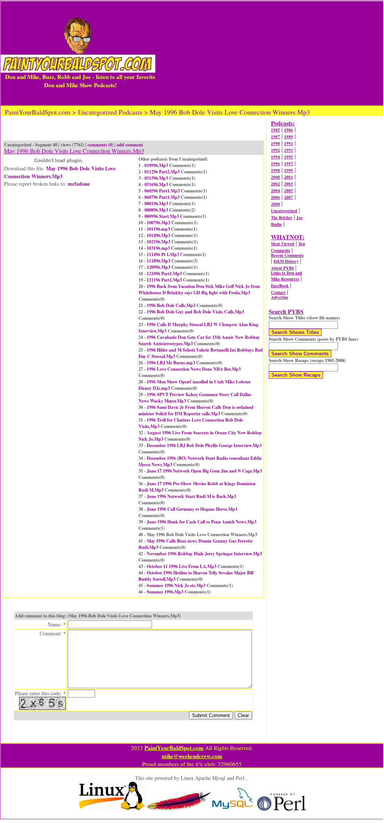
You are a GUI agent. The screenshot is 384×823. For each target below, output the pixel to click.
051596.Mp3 (156, 178)
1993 (288, 150)
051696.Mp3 (156, 184)
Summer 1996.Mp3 (165, 592)
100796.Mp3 (158, 222)
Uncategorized (284, 211)
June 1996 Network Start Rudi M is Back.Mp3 (191, 496)
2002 (275, 184)
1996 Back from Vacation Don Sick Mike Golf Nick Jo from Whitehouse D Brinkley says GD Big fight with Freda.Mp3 (199, 289)
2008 (275, 204)
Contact (278, 292)
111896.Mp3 (158, 261)
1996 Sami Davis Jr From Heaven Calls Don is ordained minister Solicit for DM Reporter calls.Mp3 (195, 410)
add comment (130, 145)
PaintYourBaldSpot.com (174, 748)
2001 (288, 177)
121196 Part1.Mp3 (164, 280)
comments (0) (100, 145)
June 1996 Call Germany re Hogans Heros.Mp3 (192, 509)
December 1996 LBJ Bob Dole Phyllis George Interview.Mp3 (204, 445)
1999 (288, 170)
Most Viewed (282, 244)
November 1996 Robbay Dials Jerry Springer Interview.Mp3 (204, 553)
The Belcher (281, 218)
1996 (275, 164)
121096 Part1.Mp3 (164, 273)
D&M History (286, 261)
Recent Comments (287, 255)
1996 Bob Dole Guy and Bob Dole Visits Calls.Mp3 (195, 312)
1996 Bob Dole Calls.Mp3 (171, 305)
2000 (275, 177)
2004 (275, 191)
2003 (288, 184)
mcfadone (79, 184)
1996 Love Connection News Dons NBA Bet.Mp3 (194, 369)
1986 (288, 130)
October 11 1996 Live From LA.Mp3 (181, 566)
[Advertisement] (269, 53)
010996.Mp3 (156, 165)
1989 (288, 137)
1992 (275, 150)
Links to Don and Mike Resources (286, 276)
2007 (288, 197)
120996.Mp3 (158, 267)
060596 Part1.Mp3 (162, 191)
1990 (275, 143)
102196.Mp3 (158, 242)
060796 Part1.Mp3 (162, 197)
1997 (288, 164)
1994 (275, 157)
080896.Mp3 (156, 210)
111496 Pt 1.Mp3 (163, 254)
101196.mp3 (158, 229)
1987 (275, 137)
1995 (288, 157)
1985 (275, 130)
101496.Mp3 (158, 235)
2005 (288, 191)
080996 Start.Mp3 (161, 216)
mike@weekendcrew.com (192, 756)
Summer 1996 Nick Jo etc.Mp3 (176, 585)
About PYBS (282, 268)
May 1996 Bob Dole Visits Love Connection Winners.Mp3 (60, 172)
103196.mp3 (158, 248)
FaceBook (280, 286)
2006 (275, 197)
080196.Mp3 (156, 203)
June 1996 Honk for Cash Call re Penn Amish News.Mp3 (201, 522)
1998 (275, 170)
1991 (288, 143)
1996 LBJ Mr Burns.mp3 (171, 362)
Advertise (279, 297)
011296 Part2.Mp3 (162, 171)
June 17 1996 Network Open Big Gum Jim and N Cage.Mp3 (204, 471)
